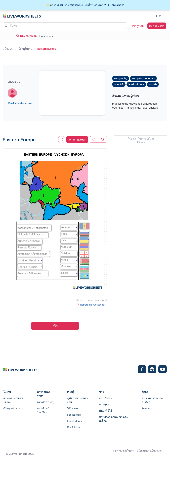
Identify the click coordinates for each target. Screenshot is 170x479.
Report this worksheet (92, 304)
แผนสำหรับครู (45, 402)
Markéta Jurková (20, 103)
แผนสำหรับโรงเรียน (43, 410)
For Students (74, 420)
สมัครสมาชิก (156, 25)
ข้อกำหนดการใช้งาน (123, 450)
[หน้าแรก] (22, 16)
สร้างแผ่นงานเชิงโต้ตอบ (13, 400)
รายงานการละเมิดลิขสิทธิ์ (152, 400)
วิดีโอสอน (73, 408)
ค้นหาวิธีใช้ (105, 410)
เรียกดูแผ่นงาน (11, 408)
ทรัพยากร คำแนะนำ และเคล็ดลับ (113, 418)
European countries (143, 78)
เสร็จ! (55, 326)
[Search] (7, 25)
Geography (120, 78)
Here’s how (117, 5)
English (153, 84)
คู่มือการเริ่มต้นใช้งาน (77, 400)
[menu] (165, 16)
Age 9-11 (119, 84)
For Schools (73, 427)
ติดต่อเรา (147, 408)
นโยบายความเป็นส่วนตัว (149, 450)
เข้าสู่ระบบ (138, 25)
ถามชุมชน (105, 404)
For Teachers (74, 414)
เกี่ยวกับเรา (105, 398)
